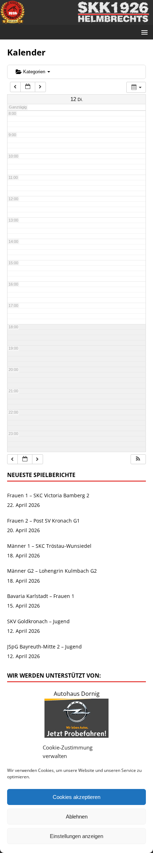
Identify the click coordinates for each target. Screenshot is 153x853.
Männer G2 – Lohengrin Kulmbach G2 (52, 570)
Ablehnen (77, 817)
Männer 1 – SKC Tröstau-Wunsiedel (49, 545)
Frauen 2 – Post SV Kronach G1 (43, 520)
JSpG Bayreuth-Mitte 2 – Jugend (44, 646)
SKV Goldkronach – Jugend (38, 621)
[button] (138, 459)
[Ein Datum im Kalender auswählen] (27, 87)
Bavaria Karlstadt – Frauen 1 (40, 596)
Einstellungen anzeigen (76, 836)
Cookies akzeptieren (76, 797)
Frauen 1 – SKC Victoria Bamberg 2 (48, 495)
